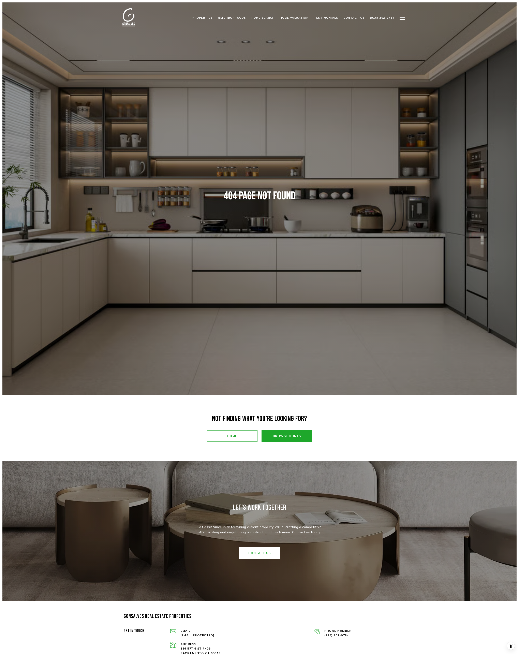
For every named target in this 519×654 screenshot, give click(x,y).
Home (232, 436)
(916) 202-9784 (336, 635)
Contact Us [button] (259, 553)
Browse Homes (287, 436)
